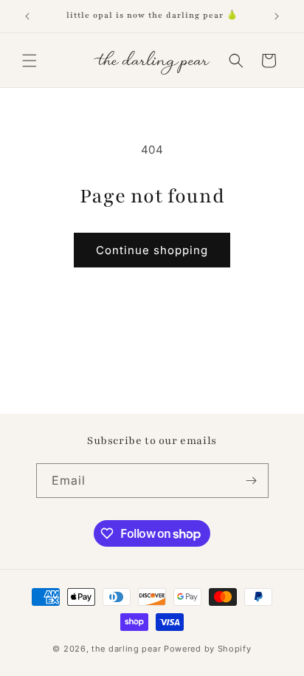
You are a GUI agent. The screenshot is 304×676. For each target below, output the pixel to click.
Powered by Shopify (208, 648)
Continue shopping (152, 250)
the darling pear (126, 648)
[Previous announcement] (27, 16)
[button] (29, 60)
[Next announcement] (276, 16)
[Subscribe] (251, 480)
